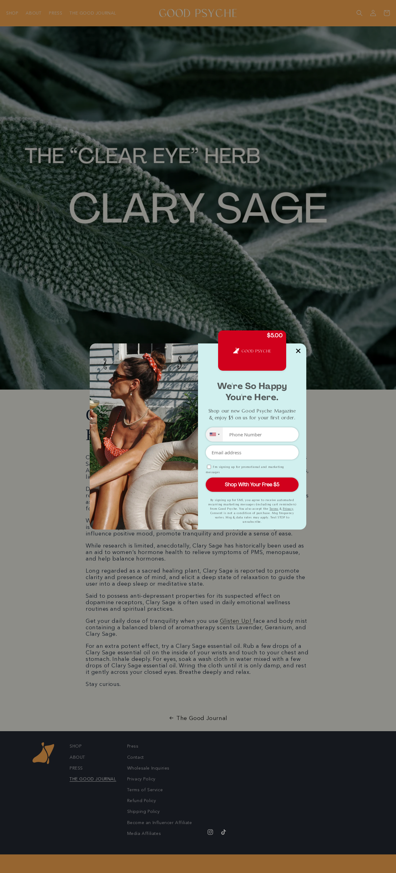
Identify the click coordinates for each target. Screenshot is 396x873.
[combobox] (214, 434)
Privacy (288, 509)
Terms (273, 509)
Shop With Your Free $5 (252, 484)
